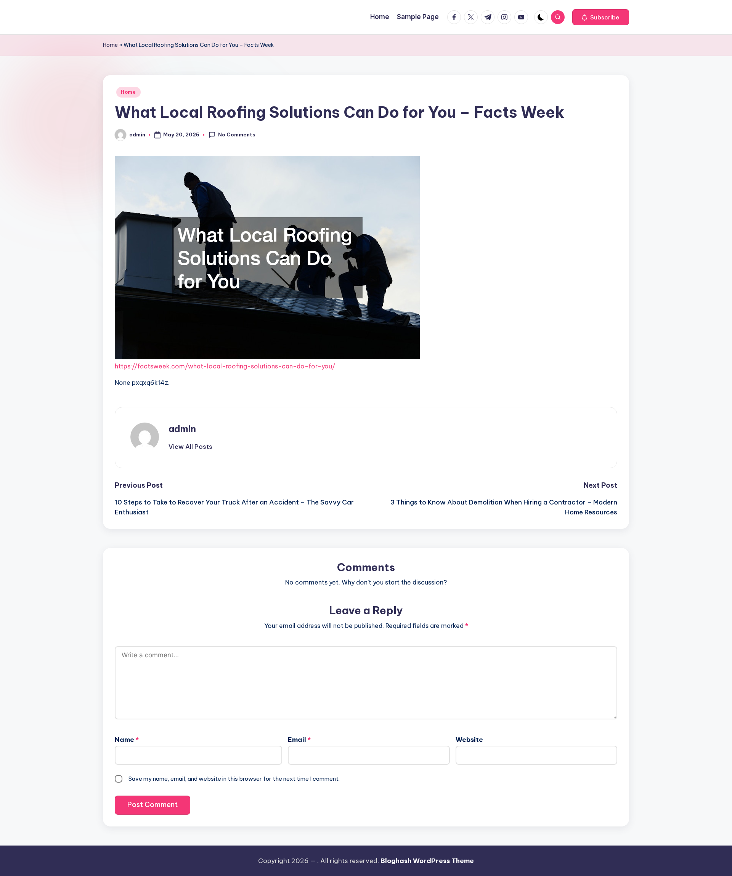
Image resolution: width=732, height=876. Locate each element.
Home (110, 45)
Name (127, 739)
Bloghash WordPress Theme (427, 861)
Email (299, 739)
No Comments (236, 134)
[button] (600, 17)
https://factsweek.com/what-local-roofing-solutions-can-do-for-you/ (225, 366)
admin (182, 428)
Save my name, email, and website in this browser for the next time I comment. (234, 778)
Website (469, 739)
